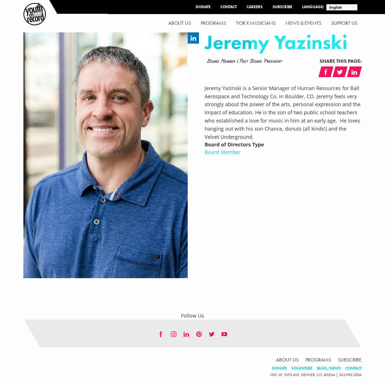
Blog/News (329, 368)
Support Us (344, 23)
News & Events (303, 23)
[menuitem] (179, 23)
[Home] (34, 14)
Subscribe (282, 7)
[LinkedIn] (193, 38)
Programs (213, 23)
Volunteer (302, 368)
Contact (228, 7)
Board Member (222, 152)
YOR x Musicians (256, 23)
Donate (203, 7)
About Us (179, 23)
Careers (255, 7)
